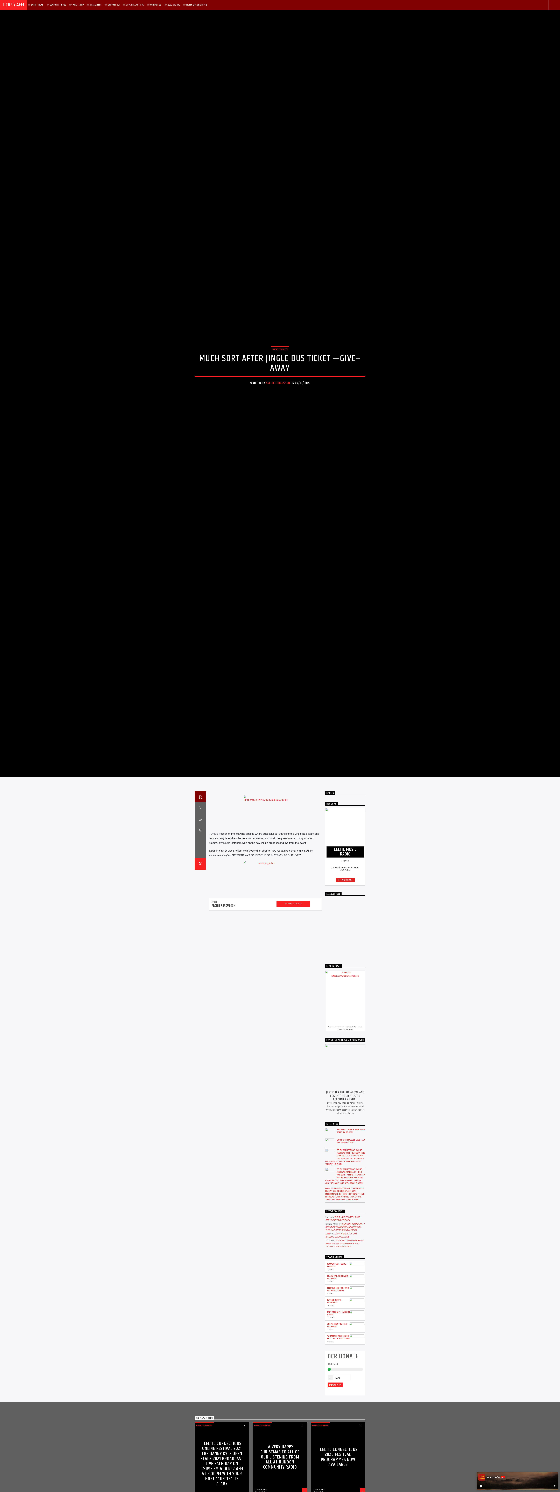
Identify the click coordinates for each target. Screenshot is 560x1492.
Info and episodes (345, 927)
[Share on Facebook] (200, 854)
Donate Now (335, 1432)
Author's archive (293, 951)
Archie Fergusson (278, 404)
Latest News (37, 5)
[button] (481, 1486)
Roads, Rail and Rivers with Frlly (338, 1324)
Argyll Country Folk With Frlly (337, 1373)
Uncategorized (280, 371)
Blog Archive (174, 5)
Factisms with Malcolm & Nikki (338, 1360)
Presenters (96, 5)
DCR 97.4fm (13, 5)
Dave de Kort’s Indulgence (334, 1348)
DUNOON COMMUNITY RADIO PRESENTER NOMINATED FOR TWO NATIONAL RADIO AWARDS (344, 1274)
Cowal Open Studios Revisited (336, 1312)
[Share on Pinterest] (200, 877)
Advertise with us (135, 5)
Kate (327, 1280)
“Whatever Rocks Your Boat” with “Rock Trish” (339, 1384)
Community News (58, 5)
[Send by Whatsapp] (200, 900)
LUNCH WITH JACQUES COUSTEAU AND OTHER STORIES (351, 1188)
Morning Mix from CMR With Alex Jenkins (338, 1336)
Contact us (155, 5)
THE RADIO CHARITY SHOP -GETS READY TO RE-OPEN (351, 1178)
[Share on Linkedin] (200, 888)
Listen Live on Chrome (196, 5)
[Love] (200, 911)
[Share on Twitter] (200, 866)
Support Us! (114, 5)
